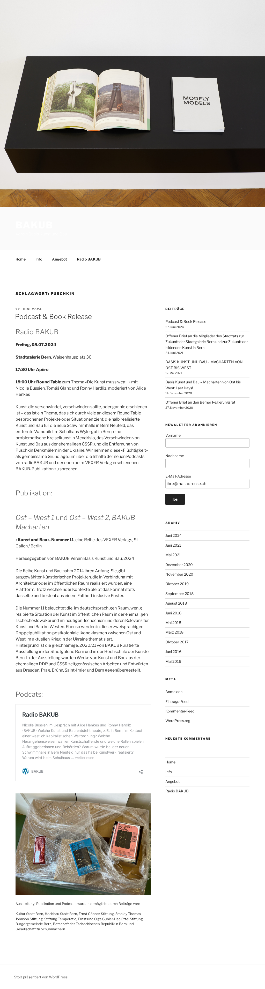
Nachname (174, 455)
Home (21, 259)
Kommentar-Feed (179, 711)
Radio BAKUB (89, 259)
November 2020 (179, 574)
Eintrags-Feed (176, 701)
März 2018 (174, 632)
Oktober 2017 (176, 642)
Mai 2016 (173, 661)
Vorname (173, 435)
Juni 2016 (173, 651)
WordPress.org (177, 720)
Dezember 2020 (179, 564)
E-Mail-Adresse (178, 476)
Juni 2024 (173, 535)
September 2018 (179, 593)
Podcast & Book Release (53, 317)
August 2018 (176, 603)
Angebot (59, 259)
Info (38, 259)
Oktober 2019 (177, 584)
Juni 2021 (173, 545)
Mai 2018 (173, 622)
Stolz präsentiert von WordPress (41, 977)
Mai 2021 (173, 555)
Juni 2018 (173, 613)
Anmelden (173, 691)
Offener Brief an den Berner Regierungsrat (200, 402)
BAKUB (34, 225)
